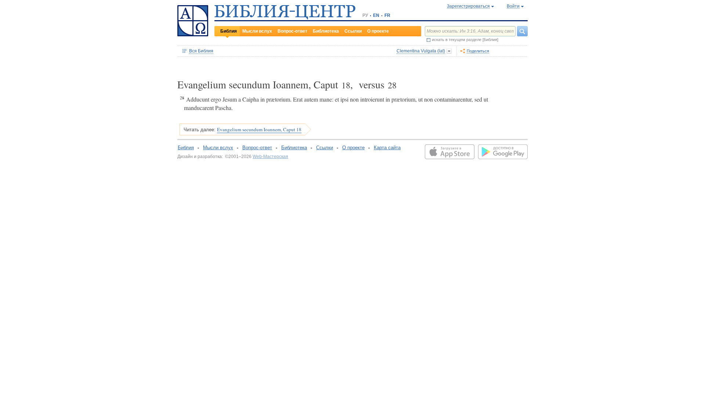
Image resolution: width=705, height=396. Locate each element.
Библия (228, 31)
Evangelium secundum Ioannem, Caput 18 (259, 129)
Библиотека (326, 31)
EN (376, 15)
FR (387, 15)
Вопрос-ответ (292, 31)
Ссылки (353, 31)
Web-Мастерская (270, 156)
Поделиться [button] (478, 51)
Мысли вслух (257, 31)
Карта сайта (387, 147)
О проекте (378, 31)
